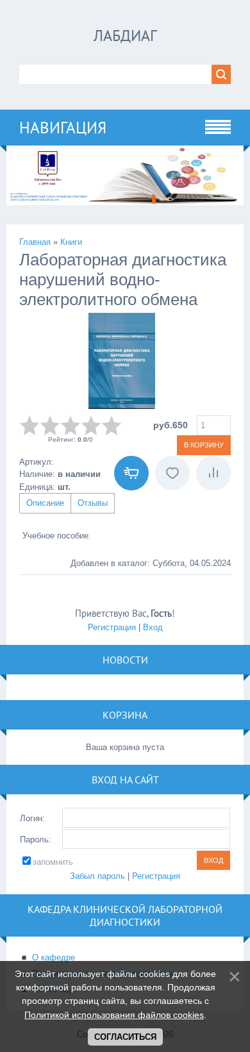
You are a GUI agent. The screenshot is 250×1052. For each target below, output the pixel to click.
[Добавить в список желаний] (172, 473)
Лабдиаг (125, 36)
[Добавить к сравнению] (213, 473)
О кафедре (53, 957)
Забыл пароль (97, 876)
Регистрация (112, 627)
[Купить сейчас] (131, 473)
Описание (45, 503)
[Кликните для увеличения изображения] (122, 361)
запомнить (53, 862)
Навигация (62, 127)
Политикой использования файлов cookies (114, 1015)
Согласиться (125, 1037)
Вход (153, 627)
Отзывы (93, 503)
